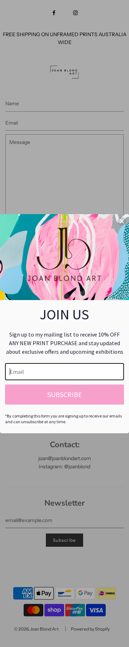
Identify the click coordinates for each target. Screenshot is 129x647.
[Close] (122, 221)
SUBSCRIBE (64, 394)
